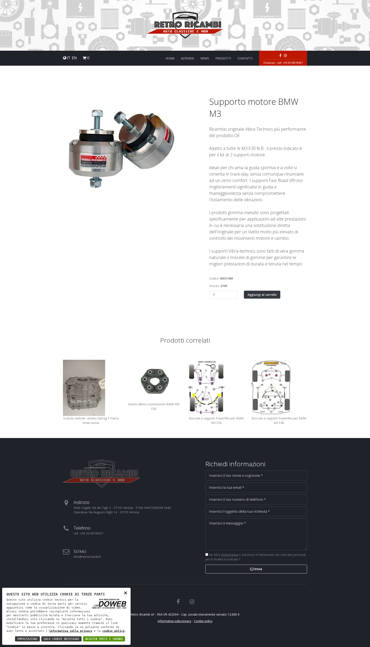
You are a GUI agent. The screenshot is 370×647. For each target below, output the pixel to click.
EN (74, 57)
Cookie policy (203, 621)
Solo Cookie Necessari (61, 639)
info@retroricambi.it (87, 557)
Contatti (245, 58)
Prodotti (223, 58)
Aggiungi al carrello (262, 295)
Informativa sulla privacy (174, 621)
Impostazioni (27, 639)
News (204, 58)
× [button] (125, 592)
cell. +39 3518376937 (290, 63)
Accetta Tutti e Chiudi (104, 639)
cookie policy (113, 630)
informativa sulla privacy (70, 630)
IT (68, 57)
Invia (258, 569)
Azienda (187, 58)
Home (170, 58)
